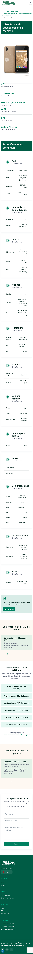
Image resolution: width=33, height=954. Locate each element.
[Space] (8, 862)
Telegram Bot (5, 913)
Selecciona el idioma (7, 868)
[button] (7, 654)
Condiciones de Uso (6, 924)
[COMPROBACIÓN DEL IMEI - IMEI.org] (8, 3)
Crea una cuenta (9, 609)
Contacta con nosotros (7, 898)
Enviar (16, 844)
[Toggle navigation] (30, 3)
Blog (2, 882)
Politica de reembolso (7, 929)
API (2, 911)
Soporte (3, 885)
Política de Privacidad (7, 926)
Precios (3, 908)
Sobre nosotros (5, 895)
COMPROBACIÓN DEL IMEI (9, 11)
